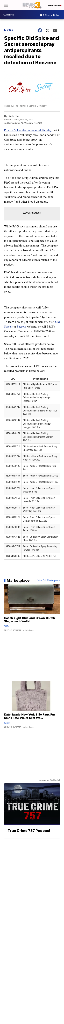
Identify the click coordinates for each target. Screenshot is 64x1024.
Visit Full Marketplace (49, 580)
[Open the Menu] (6, 5)
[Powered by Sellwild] (55, 780)
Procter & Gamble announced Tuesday (28, 130)
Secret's (21, 326)
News (8, 29)
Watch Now (54, 5)
